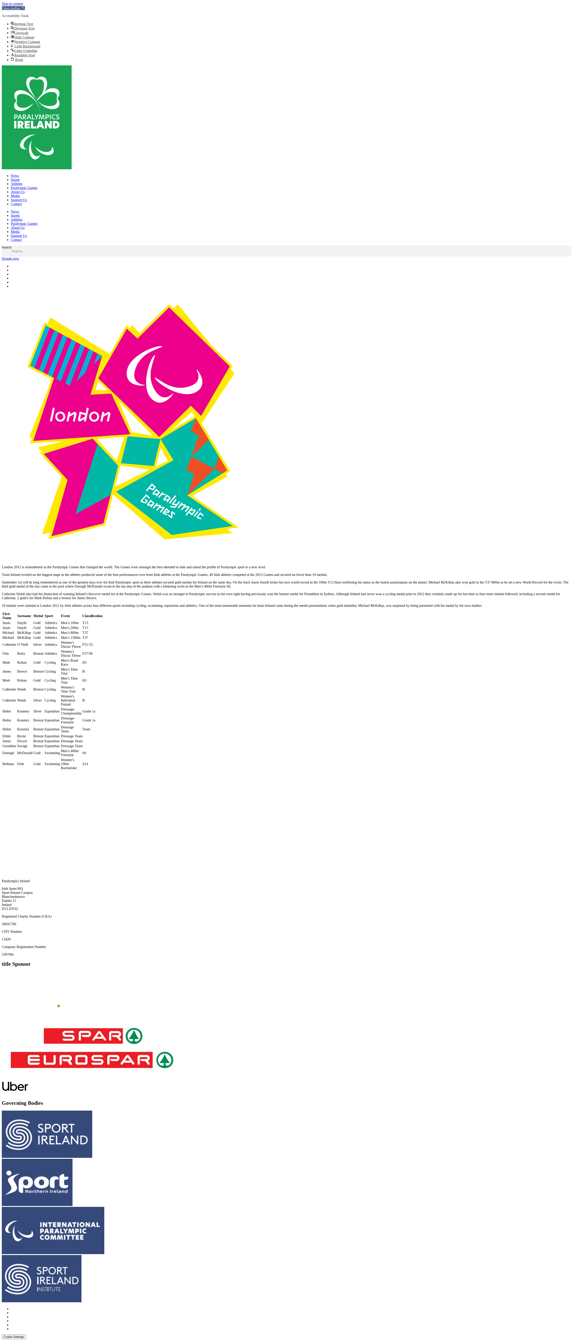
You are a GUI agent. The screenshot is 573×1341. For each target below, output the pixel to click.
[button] (13, 8)
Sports (15, 180)
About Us (18, 192)
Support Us (19, 200)
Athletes (16, 184)
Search (6, 247)
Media (15, 196)
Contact (16, 204)
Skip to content (12, 4)
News (15, 176)
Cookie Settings (14, 1337)
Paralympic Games (24, 188)
